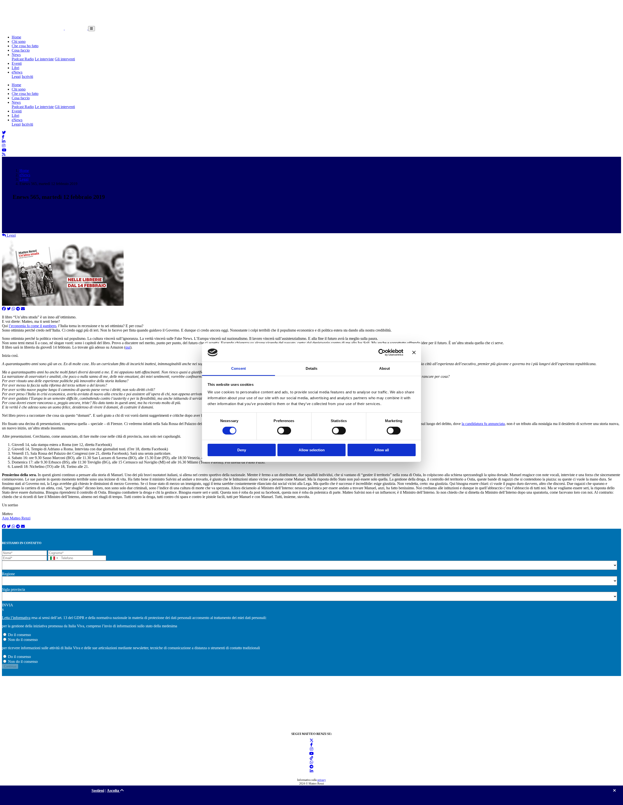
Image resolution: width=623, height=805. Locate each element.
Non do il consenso (23, 640)
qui (127, 347)
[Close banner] (414, 352)
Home (16, 37)
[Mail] (23, 309)
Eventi (17, 63)
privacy (321, 780)
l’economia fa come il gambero (32, 326)
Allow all (381, 450)
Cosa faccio (21, 50)
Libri (15, 68)
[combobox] (53, 558)
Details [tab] (312, 368)
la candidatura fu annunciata (483, 424)
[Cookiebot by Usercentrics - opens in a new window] (382, 352)
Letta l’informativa (16, 618)
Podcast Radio (23, 59)
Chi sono (19, 41)
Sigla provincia (13, 589)
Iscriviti (27, 76)
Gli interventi (65, 59)
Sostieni (98, 790)
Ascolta (113, 790)
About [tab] (384, 368)
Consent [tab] (238, 368)
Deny (241, 450)
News (16, 55)
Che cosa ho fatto (25, 46)
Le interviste (44, 59)
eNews (17, 72)
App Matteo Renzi (16, 518)
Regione (8, 574)
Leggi (16, 76)
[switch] (284, 431)
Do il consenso (19, 635)
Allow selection (312, 450)
